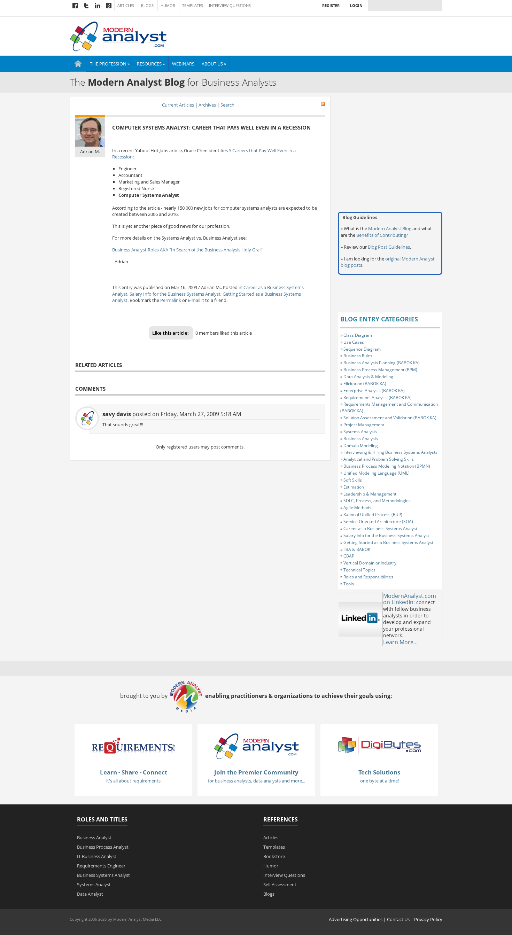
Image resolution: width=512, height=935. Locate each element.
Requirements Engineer (101, 866)
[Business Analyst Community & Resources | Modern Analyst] (119, 35)
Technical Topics (359, 570)
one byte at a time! (379, 781)
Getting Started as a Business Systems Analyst (388, 542)
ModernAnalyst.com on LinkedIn (409, 599)
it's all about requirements (133, 781)
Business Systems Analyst (103, 875)
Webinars (183, 64)
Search (227, 105)
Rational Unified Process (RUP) (372, 514)
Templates (192, 5)
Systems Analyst (94, 884)
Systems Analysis (360, 432)
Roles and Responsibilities (368, 577)
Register (331, 5)
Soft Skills (352, 480)
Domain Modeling (360, 446)
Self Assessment (279, 884)
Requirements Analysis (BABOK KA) (377, 397)
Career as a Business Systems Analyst (380, 528)
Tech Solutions (379, 772)
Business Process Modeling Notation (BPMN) (386, 466)
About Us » (214, 64)
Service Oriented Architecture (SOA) (378, 521)
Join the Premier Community (256, 772)
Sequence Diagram (362, 349)
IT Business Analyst (96, 856)
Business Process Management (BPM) (380, 370)
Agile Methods (357, 508)
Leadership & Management (369, 494)
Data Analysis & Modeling (368, 377)
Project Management (363, 425)
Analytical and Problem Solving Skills (378, 459)
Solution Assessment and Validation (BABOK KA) (389, 418)
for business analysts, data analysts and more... (256, 781)
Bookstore (274, 856)
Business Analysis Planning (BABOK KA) (381, 363)
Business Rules (357, 356)
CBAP (348, 556)
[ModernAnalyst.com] (256, 746)
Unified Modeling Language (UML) (376, 473)
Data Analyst (90, 894)
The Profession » (110, 64)
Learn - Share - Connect (133, 772)
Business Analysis (360, 439)
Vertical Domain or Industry (369, 563)
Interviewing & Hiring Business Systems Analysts (390, 452)
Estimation (353, 487)
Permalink (170, 300)
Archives (207, 105)
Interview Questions (230, 5)
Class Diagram (357, 335)
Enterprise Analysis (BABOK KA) (374, 391)
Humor (168, 5)
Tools (348, 584)
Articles (125, 5)
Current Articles (178, 105)
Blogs (147, 5)
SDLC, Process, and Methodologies (377, 501)
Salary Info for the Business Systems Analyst (175, 294)
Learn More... (400, 642)
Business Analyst (94, 837)
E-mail (194, 300)
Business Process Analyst (103, 847)
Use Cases (353, 342)
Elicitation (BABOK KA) (364, 384)
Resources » (151, 64)
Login (356, 5)
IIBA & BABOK (356, 549)
